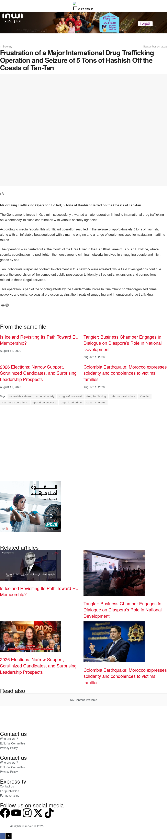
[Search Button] (155, 6)
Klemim (144, 396)
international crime (123, 396)
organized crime (71, 402)
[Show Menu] (12, 6)
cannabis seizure (21, 396)
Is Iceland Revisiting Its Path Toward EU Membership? (39, 340)
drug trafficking (96, 396)
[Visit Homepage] (83, 6)
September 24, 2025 (155, 46)
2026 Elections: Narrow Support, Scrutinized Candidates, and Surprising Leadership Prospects (38, 372)
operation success (44, 402)
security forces (96, 402)
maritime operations (15, 402)
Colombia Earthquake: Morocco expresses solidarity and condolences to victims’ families (125, 372)
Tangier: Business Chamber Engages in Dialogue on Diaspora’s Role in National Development (123, 343)
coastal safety (45, 396)
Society (7, 46)
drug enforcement (70, 396)
